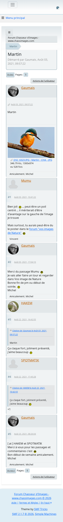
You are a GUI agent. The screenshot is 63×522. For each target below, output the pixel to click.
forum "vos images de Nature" (30, 230)
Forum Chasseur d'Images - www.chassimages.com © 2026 (31, 496)
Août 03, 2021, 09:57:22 (22, 104)
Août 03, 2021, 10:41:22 (25, 197)
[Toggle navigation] (12, 4)
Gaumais (28, 87)
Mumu (26, 180)
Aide (13, 502)
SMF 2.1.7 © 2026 (23, 514)
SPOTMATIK (30, 360)
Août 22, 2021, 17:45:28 (25, 377)
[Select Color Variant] (57, 8)
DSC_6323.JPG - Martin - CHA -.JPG (32, 159)
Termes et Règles (28, 502)
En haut (11, 471)
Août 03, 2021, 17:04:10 (25, 262)
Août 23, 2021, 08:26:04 (25, 434)
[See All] (9, 32)
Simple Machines (45, 514)
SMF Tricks (41, 509)
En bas (10, 74)
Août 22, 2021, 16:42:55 (25, 319)
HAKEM (26, 303)
